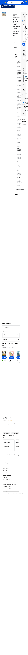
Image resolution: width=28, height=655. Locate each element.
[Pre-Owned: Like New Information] (25, 38)
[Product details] (18, 327)
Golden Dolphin (6, 468)
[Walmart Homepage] (5, 3)
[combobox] (15, 2)
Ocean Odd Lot (5, 477)
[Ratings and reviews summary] (18, 417)
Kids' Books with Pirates (7, 488)
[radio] (15, 46)
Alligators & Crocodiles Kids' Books (9, 484)
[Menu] (2, 3)
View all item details (20, 189)
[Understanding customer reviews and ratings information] (14, 423)
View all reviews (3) (11, 454)
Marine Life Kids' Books (7, 486)
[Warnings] (18, 340)
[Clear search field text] (20, 2)
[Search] (22, 3)
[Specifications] (18, 331)
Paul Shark (5, 472)
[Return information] (23, 24)
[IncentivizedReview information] (11, 448)
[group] (18, 39)
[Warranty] (17, 335)
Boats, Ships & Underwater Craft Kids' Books (11, 491)
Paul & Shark (5, 470)
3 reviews (8, 421)
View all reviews (7, 427)
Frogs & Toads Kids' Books (7, 481)
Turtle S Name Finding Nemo (8, 466)
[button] (16, 56)
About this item (6, 323)
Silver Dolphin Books (7, 475)
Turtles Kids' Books (6, 479)
